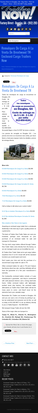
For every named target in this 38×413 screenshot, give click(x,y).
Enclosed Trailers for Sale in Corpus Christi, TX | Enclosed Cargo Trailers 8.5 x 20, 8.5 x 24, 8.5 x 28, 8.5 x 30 (18, 398)
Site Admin (6, 370)
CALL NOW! (28, 4)
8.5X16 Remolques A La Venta (12, 190)
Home (3, 66)
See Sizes (14, 223)
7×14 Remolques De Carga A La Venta (14, 201)
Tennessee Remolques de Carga (13, 66)
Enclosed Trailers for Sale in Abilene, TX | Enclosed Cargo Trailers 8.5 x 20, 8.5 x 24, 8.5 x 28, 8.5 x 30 (18, 391)
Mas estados (6, 223)
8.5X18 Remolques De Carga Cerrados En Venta (17, 184)
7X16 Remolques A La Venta (11, 196)
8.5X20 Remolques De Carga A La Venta (15, 179)
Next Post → (30, 343)
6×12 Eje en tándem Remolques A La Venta (16, 211)
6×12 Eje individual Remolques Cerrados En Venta (18, 216)
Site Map (6, 376)
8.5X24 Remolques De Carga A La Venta (15, 174)
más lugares (23, 223)
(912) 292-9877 (9, 360)
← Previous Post (9, 343)
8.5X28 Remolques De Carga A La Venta (15, 168)
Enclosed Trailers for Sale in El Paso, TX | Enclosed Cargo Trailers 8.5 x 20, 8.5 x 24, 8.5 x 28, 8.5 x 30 (18, 385)
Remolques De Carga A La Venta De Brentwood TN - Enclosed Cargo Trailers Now (17, 54)
